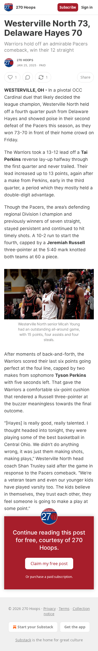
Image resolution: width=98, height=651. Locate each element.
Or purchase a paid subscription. (49, 576)
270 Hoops (25, 60)
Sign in (87, 7)
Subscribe (68, 7)
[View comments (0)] (27, 77)
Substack (23, 639)
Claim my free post (49, 563)
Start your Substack (35, 626)
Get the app (74, 626)
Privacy (49, 608)
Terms (64, 608)
